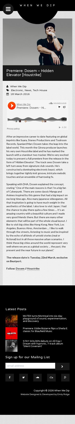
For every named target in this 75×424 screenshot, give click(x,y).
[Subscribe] (62, 366)
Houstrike (33, 268)
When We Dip (18, 86)
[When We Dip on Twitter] (23, 377)
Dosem (20, 268)
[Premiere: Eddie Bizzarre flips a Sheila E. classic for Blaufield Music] (11, 333)
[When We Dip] (37, 13)
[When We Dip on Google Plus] (65, 377)
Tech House (40, 90)
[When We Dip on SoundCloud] (37, 377)
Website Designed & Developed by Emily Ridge (45, 394)
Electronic (17, 90)
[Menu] (8, 9)
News (28, 90)
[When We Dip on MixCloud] (51, 377)
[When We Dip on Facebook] (9, 377)
